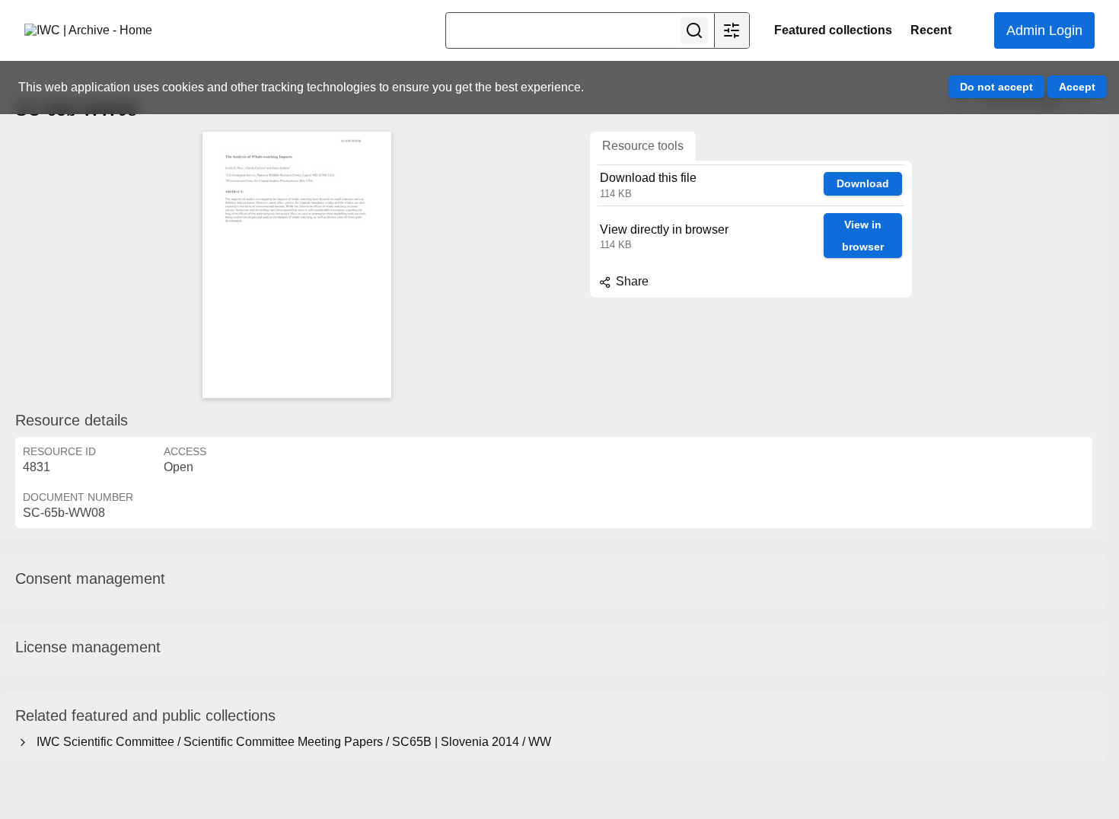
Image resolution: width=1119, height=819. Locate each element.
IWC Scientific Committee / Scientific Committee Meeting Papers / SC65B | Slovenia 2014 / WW (290, 741)
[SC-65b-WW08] (297, 265)
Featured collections (833, 30)
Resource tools (643, 145)
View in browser (863, 235)
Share (631, 281)
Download (863, 183)
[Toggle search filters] (731, 30)
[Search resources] (694, 30)
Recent (931, 30)
